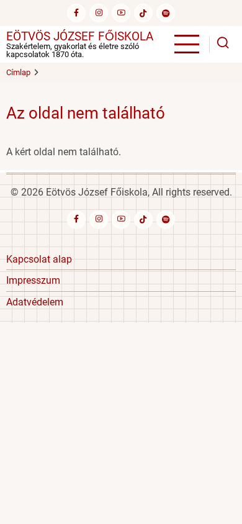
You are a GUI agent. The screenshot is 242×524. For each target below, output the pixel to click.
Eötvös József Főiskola (79, 36)
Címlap (18, 72)
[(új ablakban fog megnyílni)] (143, 13)
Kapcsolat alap (39, 259)
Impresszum (33, 280)
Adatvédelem (34, 302)
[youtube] (121, 13)
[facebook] (76, 13)
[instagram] (98, 13)
